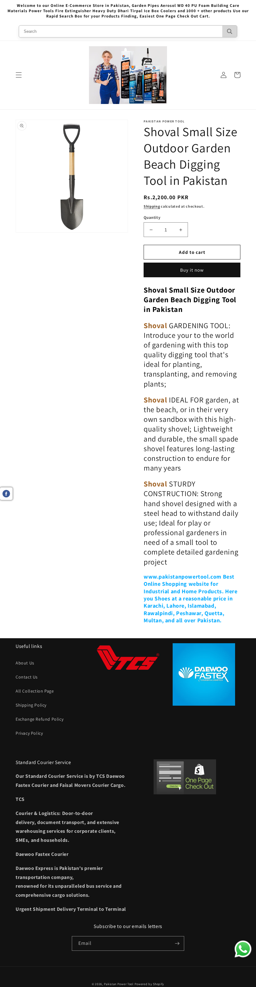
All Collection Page (35, 691)
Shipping (152, 206)
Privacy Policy (29, 733)
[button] (19, 75)
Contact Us (27, 677)
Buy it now (192, 270)
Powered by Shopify (150, 984)
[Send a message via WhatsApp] (243, 949)
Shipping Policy (31, 705)
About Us (25, 663)
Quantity (152, 217)
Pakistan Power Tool (119, 984)
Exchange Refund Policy (39, 719)
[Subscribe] (177, 943)
